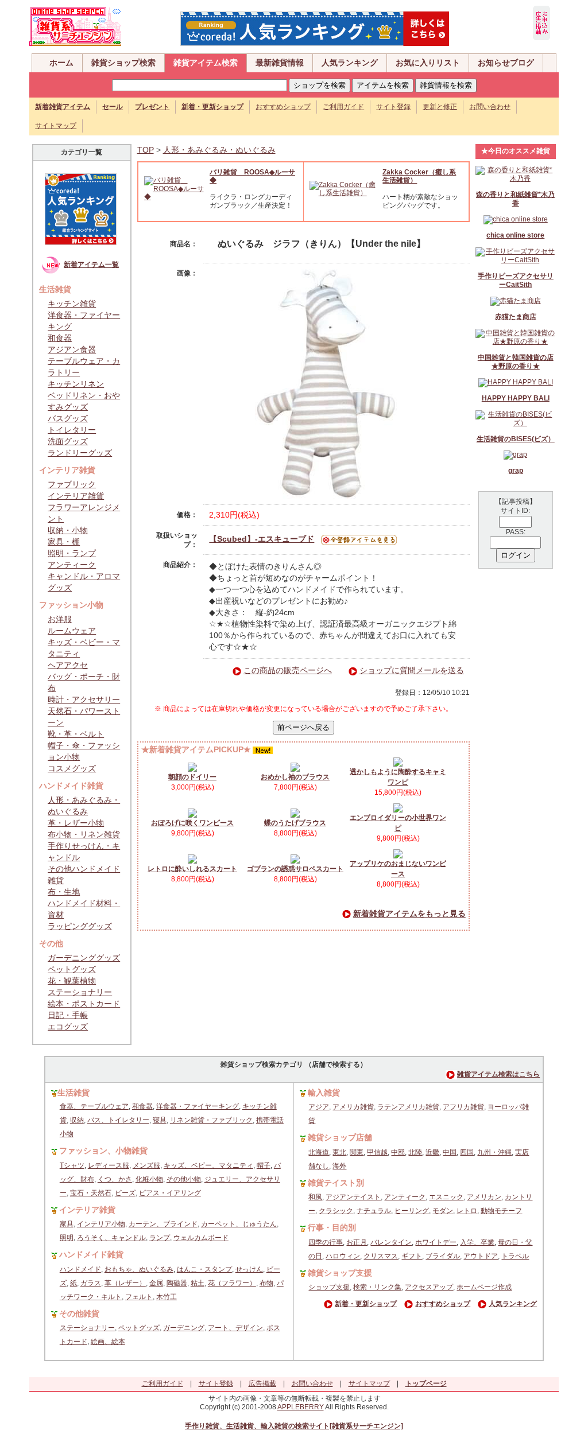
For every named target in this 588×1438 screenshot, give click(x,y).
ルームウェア (72, 630)
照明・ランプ (72, 553)
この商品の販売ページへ (287, 670)
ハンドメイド (80, 1269)
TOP (145, 149)
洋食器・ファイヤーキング (197, 1106)
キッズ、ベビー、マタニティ (208, 1165)
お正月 (356, 1242)
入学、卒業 (477, 1242)
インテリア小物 (101, 1224)
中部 (398, 1152)
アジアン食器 (72, 349)
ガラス (90, 1283)
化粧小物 (149, 1179)
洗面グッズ (68, 441)
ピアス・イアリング (170, 1193)
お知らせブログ (506, 62)
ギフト (411, 1256)
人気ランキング (350, 62)
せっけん (249, 1269)
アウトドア (480, 1256)
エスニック (446, 1197)
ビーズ (125, 1193)
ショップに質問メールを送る (411, 670)
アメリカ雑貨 (353, 1107)
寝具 (160, 1120)
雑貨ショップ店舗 (340, 1137)
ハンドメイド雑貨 (91, 1254)
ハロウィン (343, 1256)
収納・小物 (68, 530)
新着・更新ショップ (366, 1304)
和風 (315, 1197)
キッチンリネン (76, 383)
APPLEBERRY (300, 1407)
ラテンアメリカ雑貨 (408, 1107)
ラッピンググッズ (80, 926)
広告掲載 (262, 1383)
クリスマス (380, 1256)
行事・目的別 (332, 1227)
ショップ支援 (329, 1287)
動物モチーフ (501, 1211)
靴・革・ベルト (76, 734)
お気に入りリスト (428, 62)
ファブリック (72, 484)
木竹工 (166, 1297)
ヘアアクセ (68, 665)
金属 (156, 1283)
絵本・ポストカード (84, 1003)
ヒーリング (411, 1211)
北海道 (318, 1152)
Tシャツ (72, 1165)
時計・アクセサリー (84, 699)
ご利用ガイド (343, 107)
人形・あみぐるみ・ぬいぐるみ (219, 149)
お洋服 (60, 619)
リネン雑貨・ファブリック (211, 1120)
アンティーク (72, 564)
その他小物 (184, 1179)
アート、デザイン (235, 1328)
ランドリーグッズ (80, 452)
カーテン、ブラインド (163, 1224)
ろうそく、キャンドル (111, 1238)
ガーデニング (183, 1328)
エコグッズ (68, 1026)
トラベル (515, 1256)
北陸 (415, 1152)
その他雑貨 (79, 1313)
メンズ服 (146, 1165)
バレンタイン (391, 1242)
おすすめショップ (283, 107)
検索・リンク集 (377, 1287)
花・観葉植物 (72, 980)
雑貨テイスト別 (336, 1182)
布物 (266, 1283)
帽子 (263, 1165)
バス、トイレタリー (118, 1120)
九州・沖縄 (494, 1152)
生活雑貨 (73, 1092)
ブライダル (442, 1256)
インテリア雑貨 (76, 495)
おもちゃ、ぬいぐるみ (139, 1269)
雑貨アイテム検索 (205, 62)
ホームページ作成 (484, 1287)
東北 (339, 1152)
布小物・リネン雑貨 (84, 834)
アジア (318, 1107)
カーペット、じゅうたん (239, 1224)
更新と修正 (440, 107)
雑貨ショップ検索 (123, 62)
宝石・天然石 (90, 1193)
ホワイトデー (436, 1242)
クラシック (336, 1211)
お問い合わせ (489, 107)
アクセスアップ (429, 1287)
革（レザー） (125, 1283)
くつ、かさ (115, 1179)
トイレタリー (72, 429)
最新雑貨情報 (280, 62)
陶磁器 (177, 1283)
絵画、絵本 (108, 1342)
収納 (77, 1120)
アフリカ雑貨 (463, 1107)
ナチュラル (374, 1211)
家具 (67, 1224)
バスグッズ (68, 418)
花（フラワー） (232, 1283)
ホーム (61, 62)
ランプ (159, 1238)
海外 (339, 1166)
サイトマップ (55, 126)
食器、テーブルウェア (94, 1106)
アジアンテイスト (353, 1197)
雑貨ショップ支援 (340, 1272)
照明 (67, 1238)
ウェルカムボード (201, 1238)
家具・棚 (64, 541)
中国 (450, 1152)
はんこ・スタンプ (204, 1269)
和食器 (60, 338)
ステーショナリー (80, 992)
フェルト (139, 1297)
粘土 (197, 1283)
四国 (467, 1152)
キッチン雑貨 (72, 303)
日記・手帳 (68, 1015)
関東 (356, 1152)
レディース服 (108, 1165)
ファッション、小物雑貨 (103, 1150)
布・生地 (64, 891)
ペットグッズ (72, 969)
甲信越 (377, 1152)
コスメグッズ (72, 768)
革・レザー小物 (76, 822)
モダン (442, 1211)
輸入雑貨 (324, 1092)
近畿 (432, 1152)
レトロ (467, 1211)
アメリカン (484, 1197)
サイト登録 (393, 107)
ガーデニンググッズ (84, 957)
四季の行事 (325, 1242)
